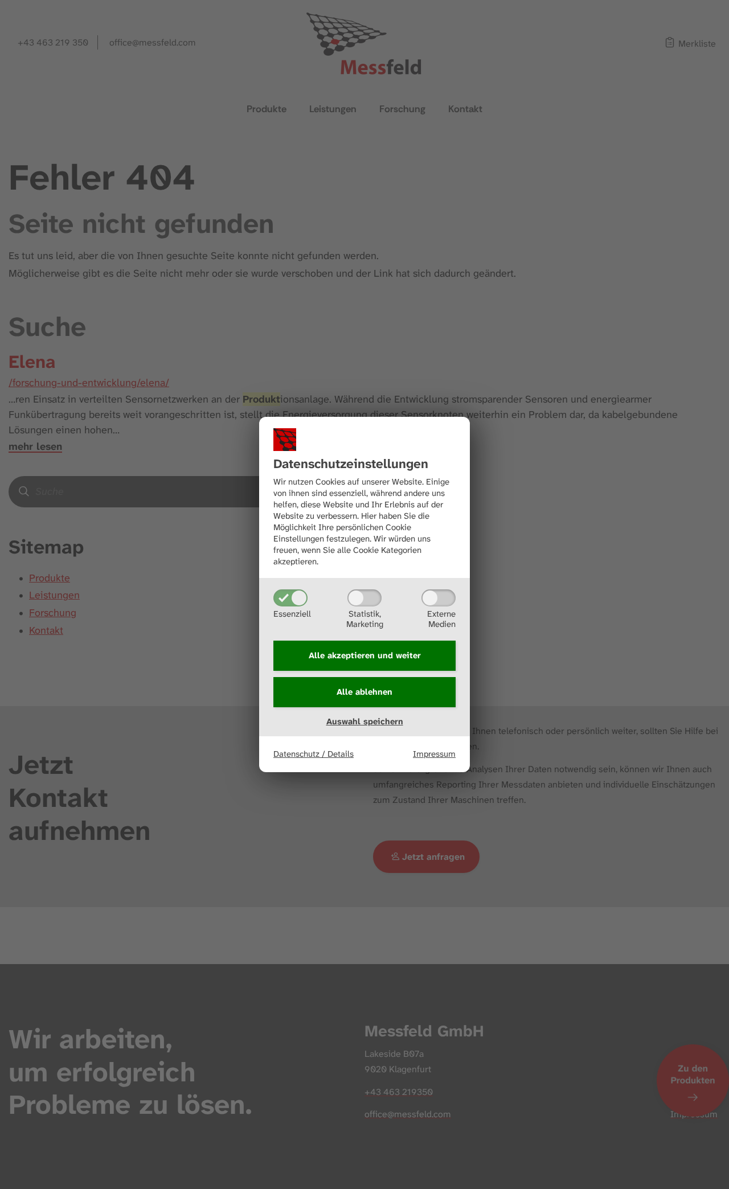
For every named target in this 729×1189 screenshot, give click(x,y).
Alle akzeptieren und (365, 655)
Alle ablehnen (364, 692)
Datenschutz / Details (313, 754)
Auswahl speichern (364, 721)
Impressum (434, 754)
